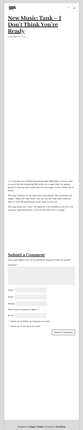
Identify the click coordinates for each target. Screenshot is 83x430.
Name (11, 290)
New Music (22, 37)
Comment (13, 265)
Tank (10, 181)
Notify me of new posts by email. (25, 326)
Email (11, 297)
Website (11, 303)
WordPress (60, 427)
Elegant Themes (36, 427)
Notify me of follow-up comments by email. (30, 321)
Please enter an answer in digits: (22, 309)
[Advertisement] (41, 59)
